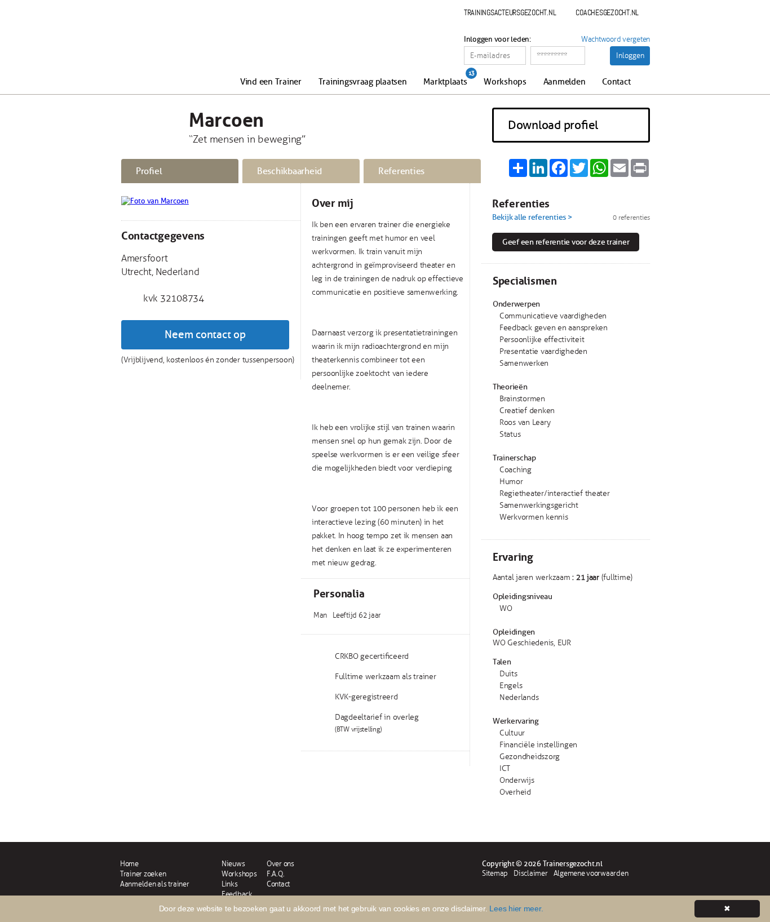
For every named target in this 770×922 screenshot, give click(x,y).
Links (230, 884)
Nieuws (233, 863)
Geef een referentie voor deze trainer (565, 242)
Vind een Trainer (271, 82)
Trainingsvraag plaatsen (362, 82)
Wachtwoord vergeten (615, 39)
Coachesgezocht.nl (607, 12)
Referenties (401, 171)
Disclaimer (530, 873)
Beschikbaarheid (289, 171)
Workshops (505, 82)
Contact (616, 82)
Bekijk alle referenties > (532, 217)
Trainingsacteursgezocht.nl (510, 12)
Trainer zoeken (143, 874)
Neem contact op (205, 335)
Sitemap (495, 873)
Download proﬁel (553, 125)
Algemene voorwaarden (591, 873)
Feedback (237, 894)
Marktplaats (445, 82)
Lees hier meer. (516, 908)
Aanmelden (564, 82)
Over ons (280, 863)
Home (129, 863)
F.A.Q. (275, 874)
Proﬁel (149, 171)
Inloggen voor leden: (497, 39)
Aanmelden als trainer (154, 884)
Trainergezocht (180, 52)
